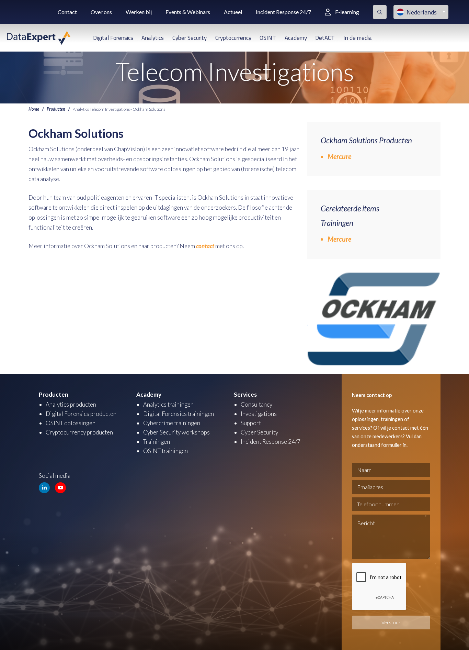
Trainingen (156, 441)
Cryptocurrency (233, 37)
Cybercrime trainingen (171, 423)
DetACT (325, 37)
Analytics (152, 37)
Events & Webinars (187, 12)
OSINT (268, 37)
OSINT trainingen (165, 450)
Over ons (101, 12)
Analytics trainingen (168, 404)
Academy (296, 37)
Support (251, 423)
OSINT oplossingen (70, 423)
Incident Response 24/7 (283, 12)
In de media (357, 37)
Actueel (233, 12)
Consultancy (256, 404)
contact (205, 246)
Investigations (259, 413)
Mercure (339, 156)
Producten (56, 109)
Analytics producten (71, 404)
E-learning (347, 12)
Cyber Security (189, 37)
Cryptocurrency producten (79, 432)
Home (33, 109)
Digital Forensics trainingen (178, 413)
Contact (67, 12)
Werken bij (139, 12)
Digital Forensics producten (81, 413)
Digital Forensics (113, 37)
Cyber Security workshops (176, 432)
